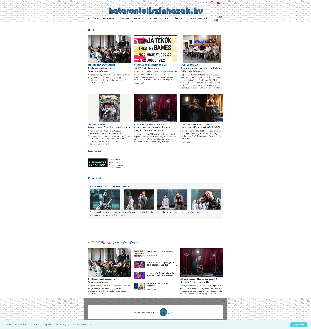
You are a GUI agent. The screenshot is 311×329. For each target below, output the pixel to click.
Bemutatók (140, 18)
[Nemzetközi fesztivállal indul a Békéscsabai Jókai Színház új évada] (139, 275)
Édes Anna (114, 160)
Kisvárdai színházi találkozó (149, 124)
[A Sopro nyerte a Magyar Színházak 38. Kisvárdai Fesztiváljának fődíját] (155, 108)
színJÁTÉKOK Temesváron (147, 68)
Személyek (155, 18)
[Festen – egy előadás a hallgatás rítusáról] (201, 108)
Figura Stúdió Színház (115, 215)
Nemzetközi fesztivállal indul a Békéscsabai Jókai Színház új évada (160, 276)
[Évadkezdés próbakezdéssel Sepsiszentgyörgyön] (109, 49)
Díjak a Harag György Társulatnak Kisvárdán (109, 127)
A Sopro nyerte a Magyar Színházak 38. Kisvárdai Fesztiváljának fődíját (152, 129)
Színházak (124, 18)
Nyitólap (93, 18)
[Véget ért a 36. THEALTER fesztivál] (139, 286)
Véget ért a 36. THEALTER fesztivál (159, 285)
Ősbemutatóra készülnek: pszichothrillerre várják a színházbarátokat (200, 69)
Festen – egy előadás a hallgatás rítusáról (200, 127)
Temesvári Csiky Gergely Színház (150, 65)
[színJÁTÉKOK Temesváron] (155, 49)
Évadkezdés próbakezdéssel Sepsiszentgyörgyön (101, 69)
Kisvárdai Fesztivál (197, 18)
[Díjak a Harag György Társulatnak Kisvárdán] (109, 108)
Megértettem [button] (299, 325)
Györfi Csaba (120, 162)
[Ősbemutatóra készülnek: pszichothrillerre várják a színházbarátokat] (201, 49)
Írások (178, 18)
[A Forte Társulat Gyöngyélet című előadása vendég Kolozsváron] (139, 264)
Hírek (168, 18)
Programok (108, 18)
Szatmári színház (189, 65)
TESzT (215, 20)
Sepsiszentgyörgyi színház (101, 65)
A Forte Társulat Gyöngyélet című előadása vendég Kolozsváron (160, 265)
